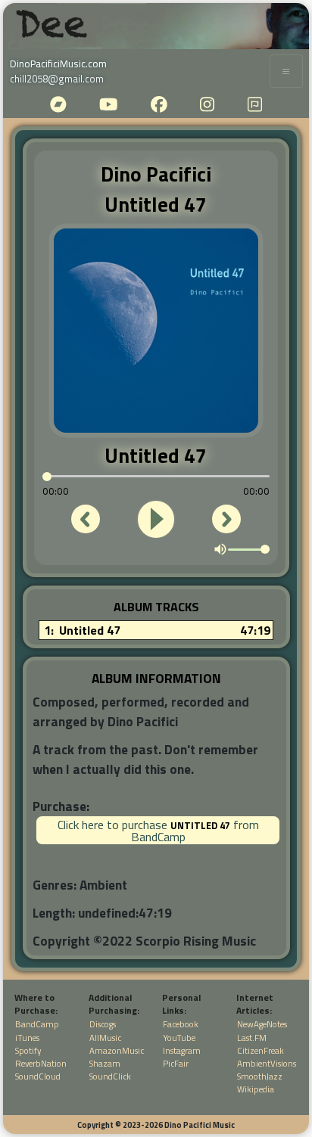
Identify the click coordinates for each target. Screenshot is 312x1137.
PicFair (176, 1063)
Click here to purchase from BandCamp (158, 830)
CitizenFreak (260, 1050)
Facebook (180, 1023)
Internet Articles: (254, 1004)
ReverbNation (41, 1063)
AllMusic (105, 1037)
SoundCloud (38, 1076)
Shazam (104, 1063)
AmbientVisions (266, 1063)
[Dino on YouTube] (108, 108)
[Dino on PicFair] (255, 108)
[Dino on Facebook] (159, 108)
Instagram (182, 1050)
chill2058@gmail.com (57, 78)
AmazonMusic (116, 1050)
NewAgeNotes (262, 1023)
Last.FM (252, 1037)
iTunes (27, 1037)
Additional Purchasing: (114, 1004)
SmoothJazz (259, 1076)
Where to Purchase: (36, 1004)
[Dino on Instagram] (207, 108)
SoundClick (110, 1076)
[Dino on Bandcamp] (58, 108)
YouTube (179, 1037)
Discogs (102, 1023)
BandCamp (37, 1023)
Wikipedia (255, 1089)
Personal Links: (181, 1004)
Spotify (28, 1050)
